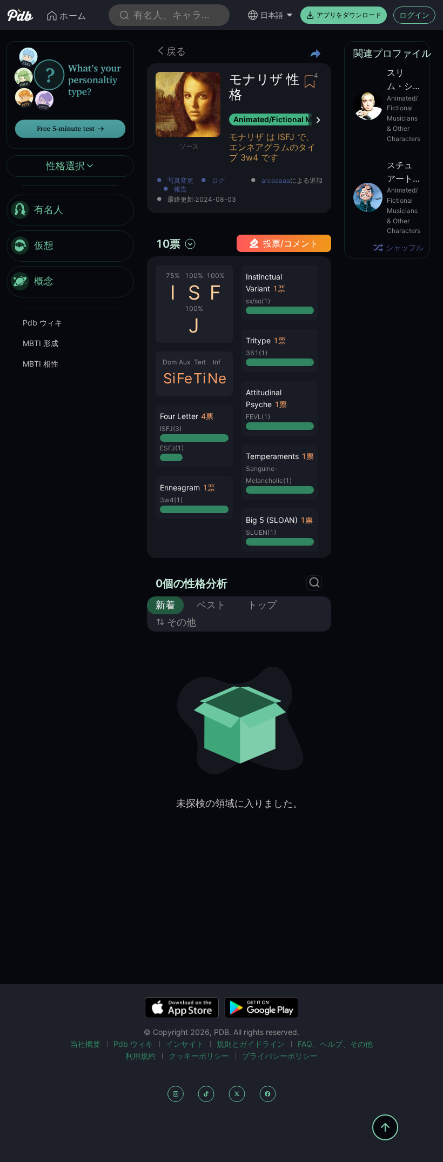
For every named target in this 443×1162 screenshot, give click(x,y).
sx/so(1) (258, 301)
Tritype (258, 340)
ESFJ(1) (172, 448)
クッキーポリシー (199, 1055)
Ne (216, 378)
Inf (216, 362)
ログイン (414, 14)
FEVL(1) (258, 417)
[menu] (70, 246)
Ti (199, 378)
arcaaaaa (275, 180)
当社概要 (85, 1043)
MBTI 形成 (40, 343)
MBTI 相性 (40, 363)
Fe (184, 378)
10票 (168, 243)
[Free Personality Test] (70, 93)
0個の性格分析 (191, 583)
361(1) (256, 353)
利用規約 (140, 1055)
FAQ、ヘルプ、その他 (335, 1043)
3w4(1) (171, 500)
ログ (218, 180)
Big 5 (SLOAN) (272, 519)
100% (194, 275)
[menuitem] (70, 210)
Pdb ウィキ (42, 322)
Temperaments (272, 456)
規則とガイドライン (251, 1043)
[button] (194, 435)
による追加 (292, 180)
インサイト (185, 1043)
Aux (184, 362)
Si (169, 378)
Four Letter (179, 416)
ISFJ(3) (171, 428)
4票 (207, 416)
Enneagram (180, 487)
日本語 (271, 14)
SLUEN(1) (261, 532)
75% (173, 275)
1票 (209, 487)
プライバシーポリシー (280, 1055)
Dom (170, 362)
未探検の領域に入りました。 (239, 803)
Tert (200, 362)
